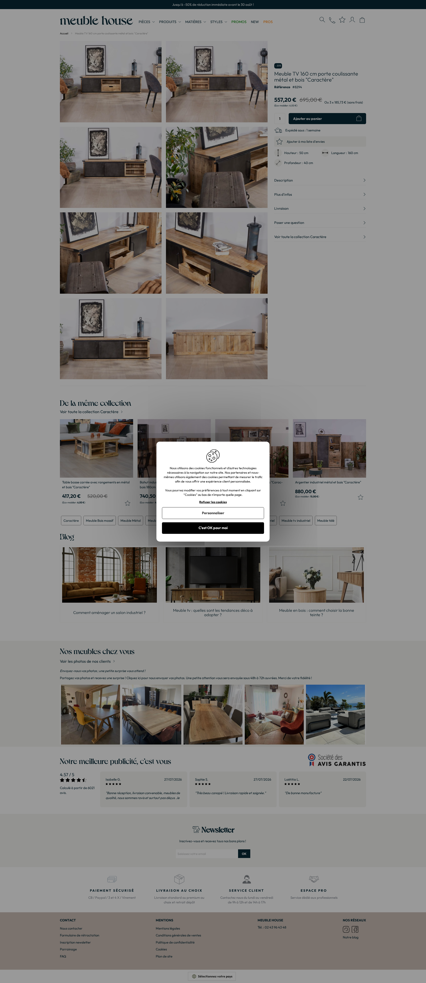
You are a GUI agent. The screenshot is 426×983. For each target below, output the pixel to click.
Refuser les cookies (213, 502)
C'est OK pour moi (213, 528)
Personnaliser (213, 513)
